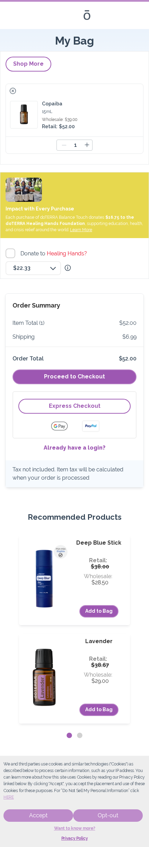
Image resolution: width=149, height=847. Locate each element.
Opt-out (108, 815)
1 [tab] (69, 735)
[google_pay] (63, 426)
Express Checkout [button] (74, 406)
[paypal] (91, 426)
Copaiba (52, 103)
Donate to (54, 253)
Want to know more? (74, 828)
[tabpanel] (74, 629)
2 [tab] (79, 735)
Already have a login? (74, 447)
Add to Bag (99, 611)
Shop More (28, 63)
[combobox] (33, 268)
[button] (12, 90)
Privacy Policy (74, 838)
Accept (38, 815)
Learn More (81, 229)
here (8, 797)
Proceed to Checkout (74, 376)
